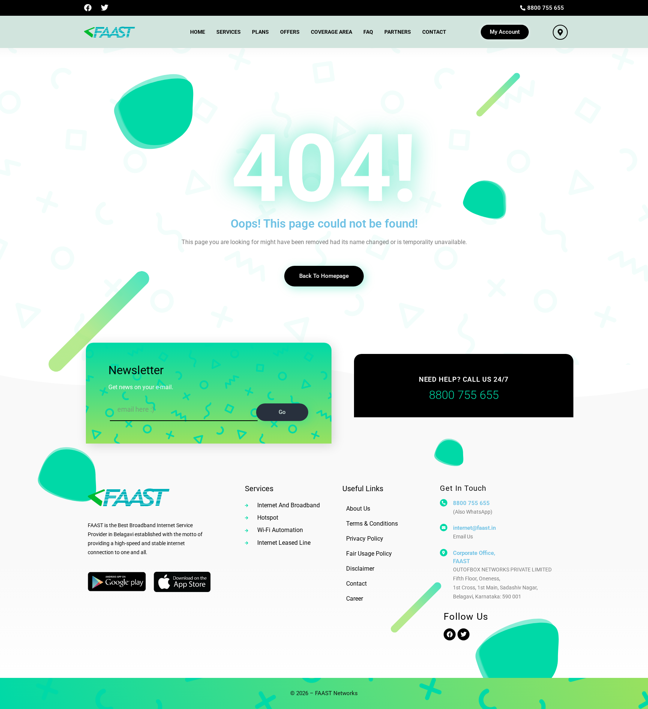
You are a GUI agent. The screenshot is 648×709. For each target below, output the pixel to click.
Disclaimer (360, 568)
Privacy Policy (364, 538)
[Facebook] (87, 7)
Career (354, 598)
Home (197, 32)
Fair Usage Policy (369, 553)
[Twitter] (104, 7)
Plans (260, 32)
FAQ (368, 32)
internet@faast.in (474, 528)
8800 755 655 (471, 503)
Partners (397, 32)
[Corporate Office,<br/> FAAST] (443, 552)
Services (228, 32)
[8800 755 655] (443, 503)
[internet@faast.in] (443, 527)
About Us (358, 508)
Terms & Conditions (372, 523)
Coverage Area (331, 32)
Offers (290, 32)
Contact (434, 32)
